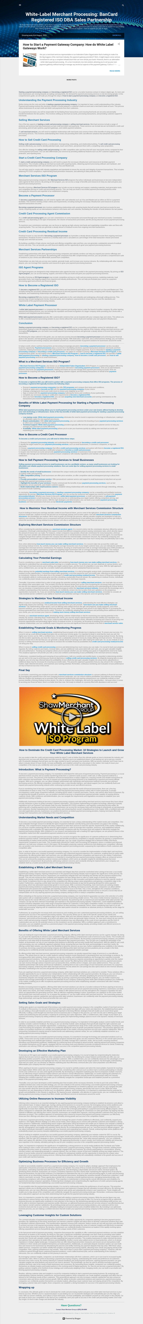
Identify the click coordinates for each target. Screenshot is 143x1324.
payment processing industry (42, 442)
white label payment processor (73, 496)
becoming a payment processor (93, 346)
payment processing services (111, 421)
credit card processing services (72, 448)
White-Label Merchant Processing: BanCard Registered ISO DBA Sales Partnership (72, 17)
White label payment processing (51, 417)
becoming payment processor (87, 368)
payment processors (45, 369)
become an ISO (47, 389)
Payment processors (43, 348)
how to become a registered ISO (93, 353)
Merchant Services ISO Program (103, 352)
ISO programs (68, 387)
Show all (116, 35)
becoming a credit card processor (51, 352)
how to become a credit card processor (90, 355)
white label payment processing (56, 421)
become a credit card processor (78, 450)
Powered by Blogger (73, 1318)
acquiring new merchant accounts (78, 397)
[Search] (123, 6)
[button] (119, 44)
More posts (71, 80)
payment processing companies (31, 368)
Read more (115, 71)
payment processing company (72, 389)
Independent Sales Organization (72, 366)
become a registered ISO (80, 395)
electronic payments (64, 502)
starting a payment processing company (58, 355)
